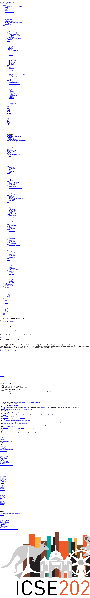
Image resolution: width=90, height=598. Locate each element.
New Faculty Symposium (4, 462)
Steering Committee (12, 165)
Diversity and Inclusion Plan (9, 12)
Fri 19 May (8, 296)
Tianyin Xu (16, 321)
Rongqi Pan (5, 411)
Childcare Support (8, 24)
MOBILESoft (11, 81)
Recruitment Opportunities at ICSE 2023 (11, 21)
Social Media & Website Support (14, 269)
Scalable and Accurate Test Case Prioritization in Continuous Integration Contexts (16, 420)
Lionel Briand (30, 411)
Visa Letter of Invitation (8, 19)
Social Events (7, 20)
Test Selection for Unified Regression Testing (11, 405)
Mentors (10, 156)
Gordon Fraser (22, 418)
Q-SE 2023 (2, 498)
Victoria (6, 9)
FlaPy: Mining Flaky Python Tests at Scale (10, 416)
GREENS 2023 (3, 493)
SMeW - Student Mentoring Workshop (13, 45)
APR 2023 (2, 486)
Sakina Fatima (5, 425)
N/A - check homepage (12, 221)
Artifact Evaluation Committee (14, 182)
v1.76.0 (10, 441)
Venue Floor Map (7, 16)
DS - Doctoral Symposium (4, 461)
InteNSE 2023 (2, 495)
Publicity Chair (11, 274)
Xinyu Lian (6, 321)
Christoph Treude (22, 432)
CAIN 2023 (2, 474)
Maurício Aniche (6, 432)
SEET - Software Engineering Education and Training (15, 33)
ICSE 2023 (2, 437)
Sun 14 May (9, 291)
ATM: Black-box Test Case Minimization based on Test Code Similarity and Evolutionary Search (19, 409)
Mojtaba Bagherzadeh (23, 422)
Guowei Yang (34, 339)
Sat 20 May (8, 297)
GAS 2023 (2, 491)
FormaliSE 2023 (3, 476)
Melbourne (6, 8)
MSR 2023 (2, 480)
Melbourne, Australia (12, 2)
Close (1, 337)
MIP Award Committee (12, 279)
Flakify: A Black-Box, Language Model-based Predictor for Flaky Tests (15, 423)
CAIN (10, 54)
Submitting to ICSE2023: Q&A (12, 49)
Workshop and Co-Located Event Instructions (12, 14)
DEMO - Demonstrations (11, 37)
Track (1, 322)
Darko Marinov (11, 321)
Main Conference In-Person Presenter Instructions (13, 13)
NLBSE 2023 (2, 497)
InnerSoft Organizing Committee (14, 245)
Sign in (3, 313)
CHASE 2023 (2, 475)
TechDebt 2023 (3, 481)
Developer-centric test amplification (9, 426)
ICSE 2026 (6, 304)
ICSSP (10, 78)
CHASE (10, 59)
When (1, 338)
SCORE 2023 (9, 43)
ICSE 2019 (6, 310)
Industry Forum (9, 36)
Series (6, 300)
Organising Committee (10, 133)
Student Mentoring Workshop (13, 155)
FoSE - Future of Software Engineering (13, 29)
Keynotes (6, 7)
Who (1, 320)
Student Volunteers (10, 47)
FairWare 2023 (2, 490)
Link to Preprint (3, 349)
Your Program (7, 288)
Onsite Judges (11, 146)
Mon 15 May (9, 292)
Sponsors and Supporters (9, 284)
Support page (2, 442)
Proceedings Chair (12, 267)
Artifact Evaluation (10, 39)
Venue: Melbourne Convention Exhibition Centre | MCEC (14, 6)
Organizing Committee (12, 163)
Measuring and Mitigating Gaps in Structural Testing (11, 412)
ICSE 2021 (6, 308)
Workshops (8, 41)
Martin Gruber (5, 418)
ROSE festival (9, 30)
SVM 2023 (2, 504)
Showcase (8, 44)
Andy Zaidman (21, 428)
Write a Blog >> (3, 0)
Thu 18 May (9, 295)
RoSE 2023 (2, 499)
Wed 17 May (9, 294)
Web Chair (10, 275)
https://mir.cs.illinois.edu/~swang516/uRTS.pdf (8, 350)
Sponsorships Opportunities (9, 285)
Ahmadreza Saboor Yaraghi (7, 422)
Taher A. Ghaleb (17, 411)
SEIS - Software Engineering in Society (13, 34)
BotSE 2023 (2, 487)
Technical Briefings (10, 48)
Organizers (10, 223)
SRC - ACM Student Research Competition (14, 38)
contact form (2, 439)
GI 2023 (1, 492)
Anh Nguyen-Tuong (49, 414)
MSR (10, 87)
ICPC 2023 (2, 477)
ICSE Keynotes (9, 27)
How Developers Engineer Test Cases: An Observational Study (13, 430)
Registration (7, 18)
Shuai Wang (2, 321)
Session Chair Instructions (9, 15)
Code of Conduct (7, 11)
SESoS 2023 (2, 503)
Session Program (3, 396)
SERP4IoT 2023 (3, 502)
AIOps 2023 (2, 485)
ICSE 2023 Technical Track (5, 323)
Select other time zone (23, 330)
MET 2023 (2, 496)
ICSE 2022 (6, 307)
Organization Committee (13, 183)
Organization (4, 131)
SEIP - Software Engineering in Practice (13, 32)
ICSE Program (7, 287)
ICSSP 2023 (2, 478)
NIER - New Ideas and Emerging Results (13, 35)
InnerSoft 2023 (2, 494)
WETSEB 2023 (3, 505)
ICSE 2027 (6, 303)
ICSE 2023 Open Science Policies (12, 50)
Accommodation (7, 17)
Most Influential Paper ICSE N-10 (12, 46)
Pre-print (4, 408)
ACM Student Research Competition (15, 145)
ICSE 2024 (6, 305)
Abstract (1, 341)
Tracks (3, 25)
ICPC (10, 67)
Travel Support (7, 23)
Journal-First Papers (10, 31)
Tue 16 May (9, 293)
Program (3, 286)
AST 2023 (2, 473)
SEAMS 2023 (2, 509)
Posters (8, 40)
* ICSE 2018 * (7, 311)
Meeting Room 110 (15, 339)
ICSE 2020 (6, 309)
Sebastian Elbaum (35, 414)
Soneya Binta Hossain (6, 414)
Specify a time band (13, 335)
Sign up (3, 314)
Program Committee (12, 164)
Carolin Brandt (5, 428)
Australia (6, 10)
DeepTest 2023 (2, 488)
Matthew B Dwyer (21, 414)
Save (1, 336)
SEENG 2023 (2, 501)
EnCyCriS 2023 (3, 489)
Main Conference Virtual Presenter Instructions (8, 520)
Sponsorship (4, 283)
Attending (4, 5)
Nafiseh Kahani (37, 422)
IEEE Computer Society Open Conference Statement (13, 22)
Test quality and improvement (25, 339)
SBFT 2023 (2, 500)
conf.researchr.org (5, 441)
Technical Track (15, 402)
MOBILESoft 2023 (3, 479)
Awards (6, 289)
